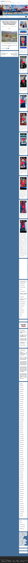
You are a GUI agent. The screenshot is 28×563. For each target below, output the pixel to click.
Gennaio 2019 (21, 399)
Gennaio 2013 (21, 460)
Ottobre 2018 (21, 401)
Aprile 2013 (21, 454)
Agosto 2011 (21, 495)
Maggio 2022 (21, 391)
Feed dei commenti (22, 526)
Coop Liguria (20, 535)
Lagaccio (24, 539)
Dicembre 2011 (22, 487)
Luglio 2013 (21, 448)
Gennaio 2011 (21, 505)
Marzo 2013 (21, 456)
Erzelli (23, 535)
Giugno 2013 (21, 450)
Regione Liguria (24, 543)
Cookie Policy (14, 561)
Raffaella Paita (20, 543)
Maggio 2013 (21, 452)
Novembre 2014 (22, 415)
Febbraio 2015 (22, 409)
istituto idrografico (21, 539)
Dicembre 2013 (22, 438)
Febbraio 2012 (22, 483)
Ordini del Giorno (25, 560)
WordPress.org (22, 528)
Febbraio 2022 (22, 395)
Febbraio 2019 (22, 397)
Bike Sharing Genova (24, 532)
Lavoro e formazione (22, 291)
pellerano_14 (3, 26)
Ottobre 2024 (21, 387)
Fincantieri (26, 535)
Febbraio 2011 (21, 503)
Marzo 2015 (21, 407)
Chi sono (2, 560)
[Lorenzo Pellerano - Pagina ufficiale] (5, 1)
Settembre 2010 (22, 511)
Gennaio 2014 (21, 436)
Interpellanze (18, 561)
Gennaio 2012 (21, 485)
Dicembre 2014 (22, 413)
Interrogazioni (17, 560)
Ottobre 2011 (21, 491)
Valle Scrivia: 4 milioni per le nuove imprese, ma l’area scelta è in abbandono (9, 23)
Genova (21, 289)
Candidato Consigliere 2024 (4, 561)
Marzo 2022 (21, 393)
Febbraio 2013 (22, 458)
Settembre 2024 (22, 389)
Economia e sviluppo (14, 26)
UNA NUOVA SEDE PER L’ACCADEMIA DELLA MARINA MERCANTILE (23, 336)
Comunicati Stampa (10, 561)
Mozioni (21, 560)
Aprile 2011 (21, 499)
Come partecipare (3, 3)
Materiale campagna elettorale (8, 560)
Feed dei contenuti (22, 524)
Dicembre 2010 (22, 507)
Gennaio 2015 (21, 411)
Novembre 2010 (22, 509)
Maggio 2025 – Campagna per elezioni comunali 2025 (23, 293)
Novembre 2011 (22, 489)
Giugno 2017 (21, 403)
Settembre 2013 (22, 444)
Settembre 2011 (22, 493)
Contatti (13, 560)
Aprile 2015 (21, 405)
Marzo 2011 (21, 501)
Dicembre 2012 (22, 462)
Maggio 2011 (21, 497)
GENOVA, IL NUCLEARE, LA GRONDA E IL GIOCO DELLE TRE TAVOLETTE (23, 339)
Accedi (21, 522)
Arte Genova (20, 532)
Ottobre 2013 (21, 442)
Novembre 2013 (22, 440)
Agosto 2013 (21, 446)
